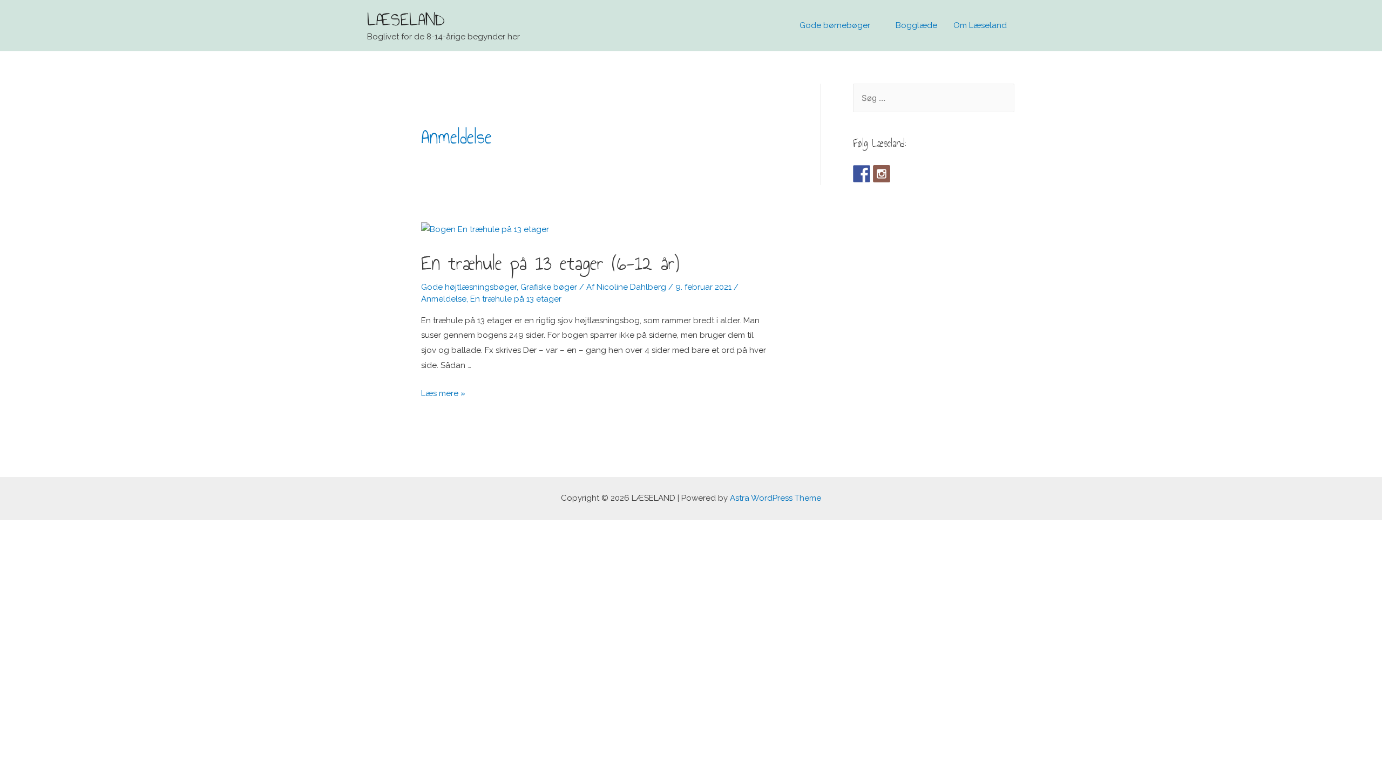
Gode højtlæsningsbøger (469, 287)
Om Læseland (980, 25)
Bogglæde (916, 25)
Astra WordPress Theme (775, 498)
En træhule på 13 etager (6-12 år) (550, 263)
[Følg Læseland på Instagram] (881, 173)
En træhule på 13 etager (515, 299)
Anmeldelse (443, 299)
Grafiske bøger (548, 287)
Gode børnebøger (835, 25)
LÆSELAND (406, 19)
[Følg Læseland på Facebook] (861, 173)
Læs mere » (443, 393)
